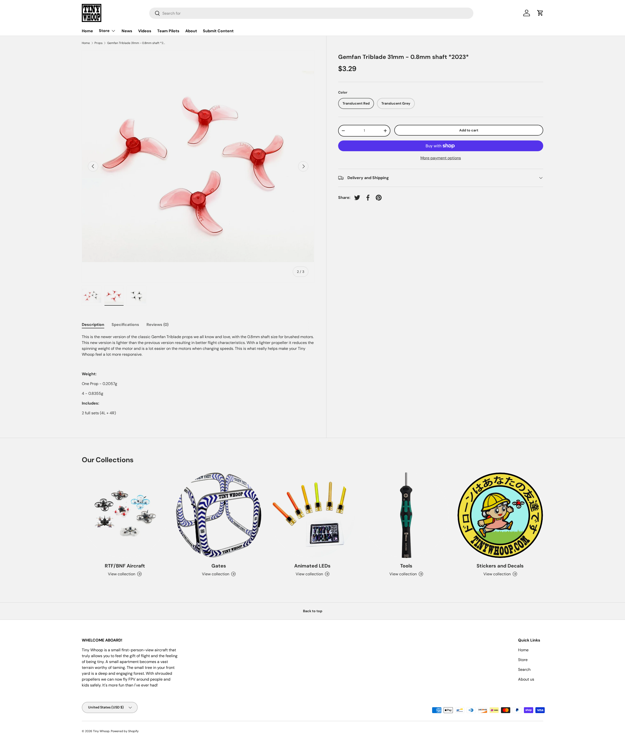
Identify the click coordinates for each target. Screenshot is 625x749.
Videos (144, 30)
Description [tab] (93, 324)
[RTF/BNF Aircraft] (124, 515)
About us (526, 679)
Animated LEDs (312, 566)
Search (524, 669)
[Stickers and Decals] (500, 515)
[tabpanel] (198, 375)
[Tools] (406, 515)
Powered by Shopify (125, 731)
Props (98, 43)
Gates (218, 566)
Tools (406, 566)
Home (87, 30)
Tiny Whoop (101, 731)
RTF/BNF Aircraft (125, 566)
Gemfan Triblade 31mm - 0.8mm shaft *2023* (136, 43)
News (127, 30)
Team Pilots (168, 30)
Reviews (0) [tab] (157, 324)
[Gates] (218, 515)
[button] (540, 13)
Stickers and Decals (500, 566)
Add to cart (468, 130)
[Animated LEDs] (312, 515)
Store (104, 30)
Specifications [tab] (125, 324)
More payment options (440, 157)
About (191, 30)
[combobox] (311, 13)
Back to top (312, 611)
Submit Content (218, 30)
